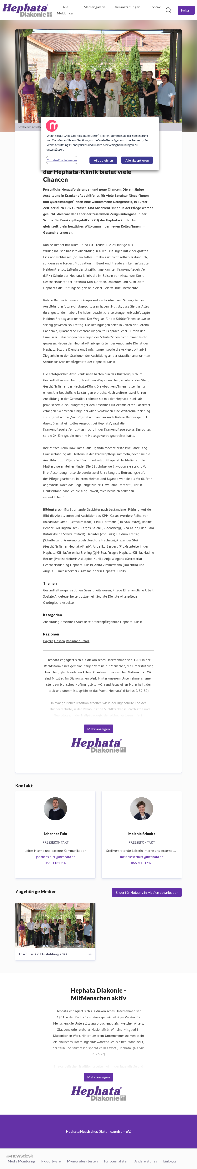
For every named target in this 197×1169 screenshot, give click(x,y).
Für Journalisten (116, 1161)
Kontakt (155, 7)
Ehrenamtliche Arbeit (138, 590)
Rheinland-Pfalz (77, 641)
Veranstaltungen (127, 7)
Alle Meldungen (65, 10)
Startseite (83, 622)
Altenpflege (128, 596)
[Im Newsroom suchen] (168, 10)
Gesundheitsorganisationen (63, 590)
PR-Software (51, 1161)
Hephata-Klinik (131, 622)
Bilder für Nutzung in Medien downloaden (146, 892)
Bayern (48, 641)
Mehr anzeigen (98, 729)
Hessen (59, 641)
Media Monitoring (21, 1161)
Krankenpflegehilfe (105, 622)
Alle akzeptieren (137, 160)
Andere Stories (145, 1161)
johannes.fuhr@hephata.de (55, 857)
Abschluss (67, 622)
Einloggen (170, 1161)
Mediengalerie (94, 7)
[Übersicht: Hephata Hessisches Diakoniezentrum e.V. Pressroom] (27, 10)
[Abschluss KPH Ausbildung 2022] (55, 925)
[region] (100, 143)
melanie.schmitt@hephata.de (141, 857)
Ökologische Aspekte (58, 602)
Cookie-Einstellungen (62, 160)
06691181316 (55, 863)
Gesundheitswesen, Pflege (103, 590)
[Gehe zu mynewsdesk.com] (20, 1155)
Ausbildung (51, 622)
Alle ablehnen (103, 160)
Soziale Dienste (107, 596)
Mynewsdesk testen (82, 1161)
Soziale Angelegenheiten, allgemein (69, 596)
